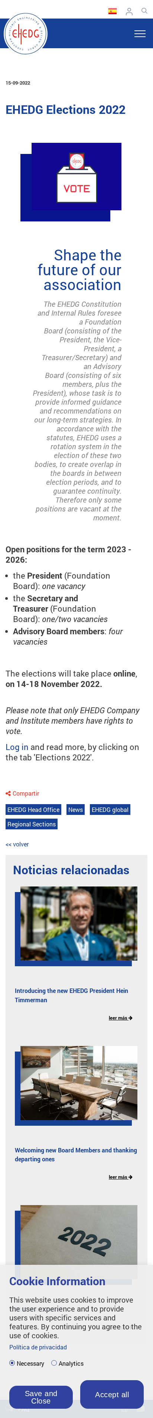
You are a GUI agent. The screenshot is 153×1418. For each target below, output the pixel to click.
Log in (17, 746)
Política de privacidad (38, 1347)
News (75, 809)
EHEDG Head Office (33, 809)
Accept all (112, 1395)
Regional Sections (31, 824)
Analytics (71, 1363)
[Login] (131, 11)
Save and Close (41, 1397)
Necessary (30, 1363)
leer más (118, 1018)
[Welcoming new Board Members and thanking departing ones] (73, 1089)
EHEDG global (110, 809)
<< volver (17, 844)
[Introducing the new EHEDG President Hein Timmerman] (73, 929)
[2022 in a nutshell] (73, 1248)
